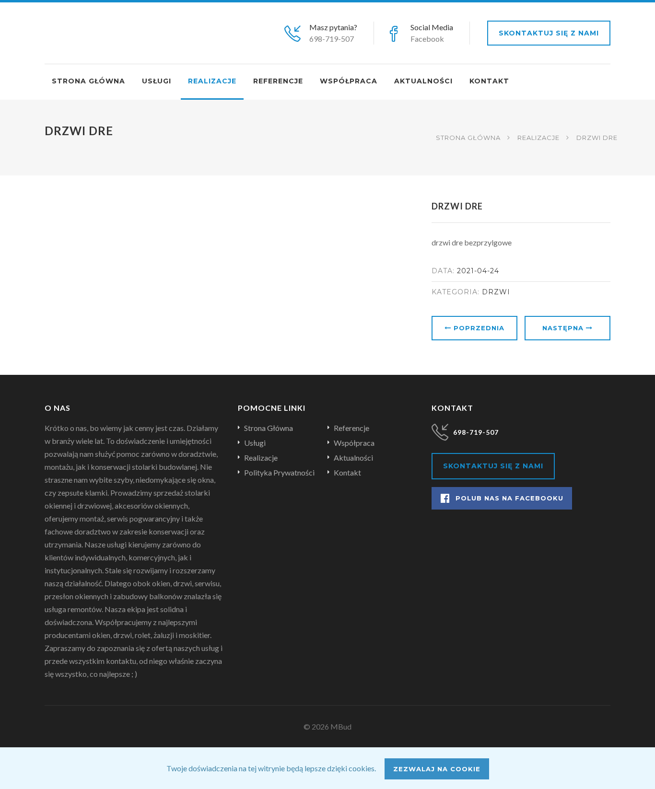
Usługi (156, 81)
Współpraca (348, 81)
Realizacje (212, 81)
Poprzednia (477, 328)
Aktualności (423, 81)
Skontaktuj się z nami (549, 33)
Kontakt (489, 81)
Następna (564, 328)
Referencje (278, 81)
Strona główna (88, 81)
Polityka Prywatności (279, 472)
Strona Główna (468, 137)
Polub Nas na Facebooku (509, 498)
